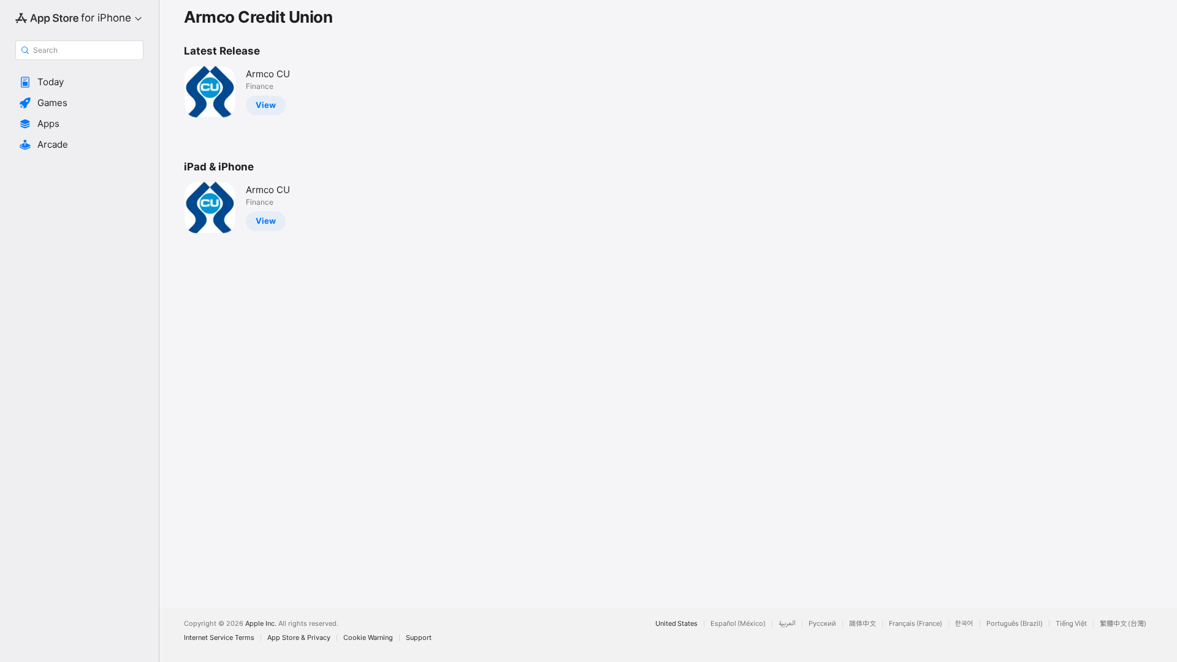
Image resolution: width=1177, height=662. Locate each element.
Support (419, 637)
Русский (822, 623)
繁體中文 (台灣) (1123, 623)
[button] (79, 82)
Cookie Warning (368, 637)
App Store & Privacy (298, 637)
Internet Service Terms (219, 637)
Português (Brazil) (1014, 623)
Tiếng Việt (1071, 623)
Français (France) (915, 623)
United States (676, 623)
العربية (787, 623)
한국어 (964, 623)
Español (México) (738, 623)
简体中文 (862, 623)
